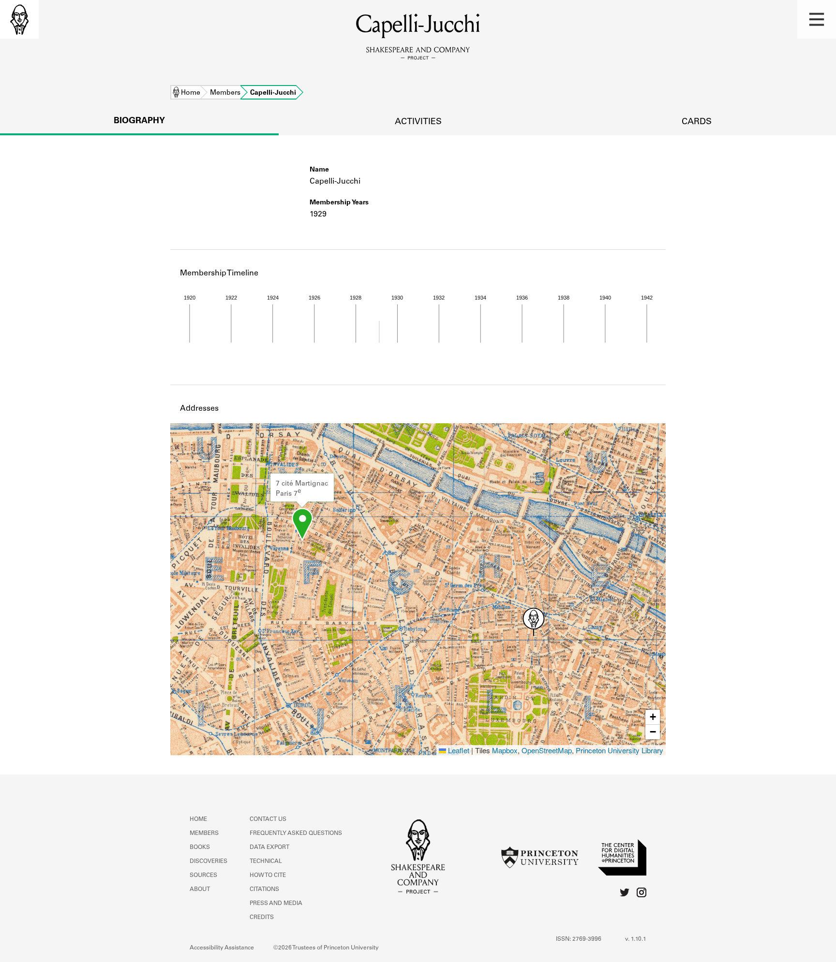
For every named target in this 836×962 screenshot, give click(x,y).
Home (190, 93)
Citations (264, 889)
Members (225, 93)
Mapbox (505, 750)
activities (418, 122)
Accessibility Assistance (222, 948)
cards (697, 122)
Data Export (269, 847)
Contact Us (268, 819)
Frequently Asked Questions (296, 833)
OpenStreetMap (547, 750)
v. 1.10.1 (635, 939)
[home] (19, 19)
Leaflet (457, 750)
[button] (816, 19)
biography (139, 121)
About (200, 889)
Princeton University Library (619, 750)
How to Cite (268, 875)
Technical (266, 861)
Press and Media (276, 903)
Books (200, 847)
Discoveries (208, 861)
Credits (262, 917)
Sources (203, 875)
